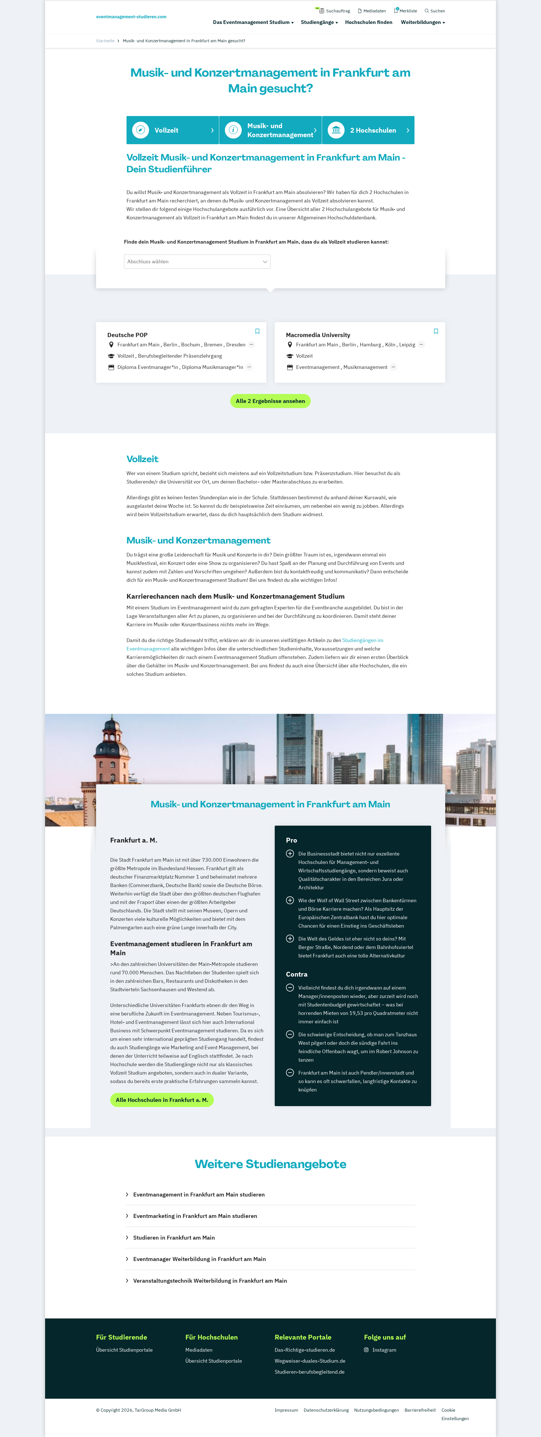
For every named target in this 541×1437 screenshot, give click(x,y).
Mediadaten (198, 1350)
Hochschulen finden (369, 22)
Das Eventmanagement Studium (251, 22)
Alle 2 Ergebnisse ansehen (270, 401)
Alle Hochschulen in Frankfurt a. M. (162, 1100)
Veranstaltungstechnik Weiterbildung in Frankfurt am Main (210, 1280)
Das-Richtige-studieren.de (305, 1350)
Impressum (286, 1410)
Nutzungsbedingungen (376, 1410)
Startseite (105, 40)
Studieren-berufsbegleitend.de (310, 1372)
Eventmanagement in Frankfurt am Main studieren (199, 1194)
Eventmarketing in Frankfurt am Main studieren (195, 1216)
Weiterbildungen (421, 22)
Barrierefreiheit (420, 1410)
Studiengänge (317, 22)
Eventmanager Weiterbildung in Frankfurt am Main (199, 1259)
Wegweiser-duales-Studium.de (310, 1361)
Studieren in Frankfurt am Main (174, 1237)
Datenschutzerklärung (326, 1410)
